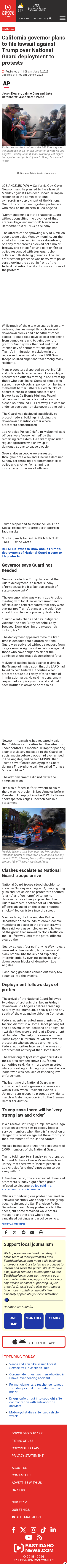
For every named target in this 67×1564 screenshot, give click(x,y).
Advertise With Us (27, 1482)
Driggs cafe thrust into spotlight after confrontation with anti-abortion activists (36, 1402)
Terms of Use (22, 1441)
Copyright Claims (27, 1448)
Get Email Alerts (29, 1517)
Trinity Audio (36, 173)
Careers (18, 1490)
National (8, 28)
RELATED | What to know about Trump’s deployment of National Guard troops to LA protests (32, 552)
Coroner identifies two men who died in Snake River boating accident (37, 1376)
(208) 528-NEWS (39, 18)
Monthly (34, 1318)
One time (13, 1321)
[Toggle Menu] (63, 18)
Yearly (54, 1318)
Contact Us (21, 1475)
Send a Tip (24, 18)
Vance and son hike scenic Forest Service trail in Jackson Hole (32, 1366)
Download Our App (27, 1433)
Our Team (19, 1502)
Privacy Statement (28, 1455)
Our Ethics (21, 1510)
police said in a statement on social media (27, 1187)
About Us (19, 1468)
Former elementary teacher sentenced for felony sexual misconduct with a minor (36, 1388)
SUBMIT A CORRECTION (13, 1224)
